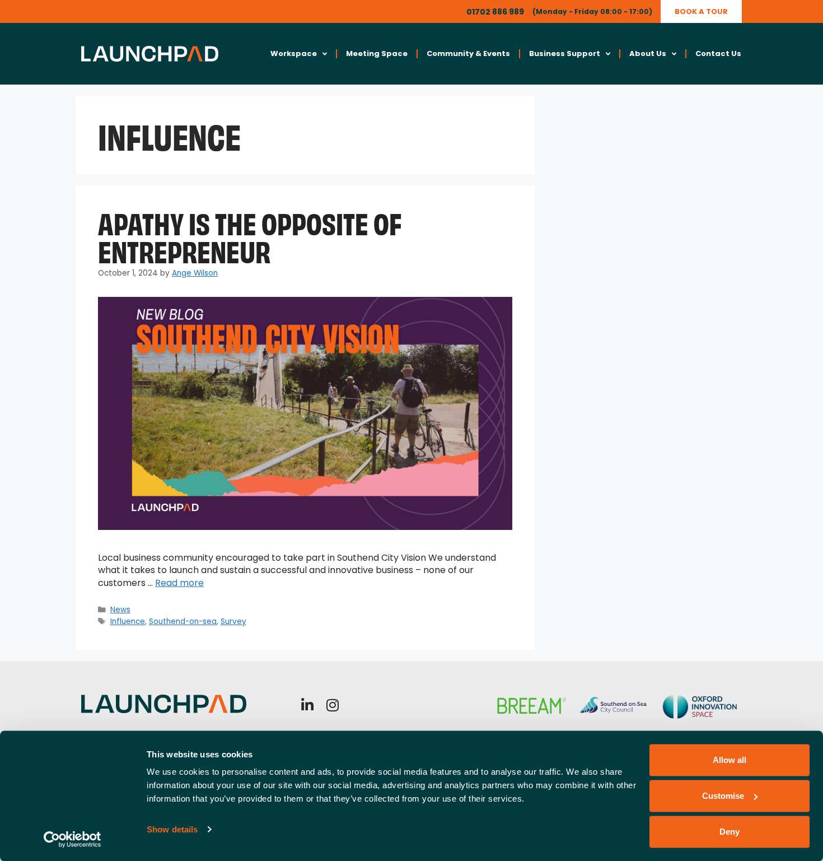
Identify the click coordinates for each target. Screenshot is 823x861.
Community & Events (468, 53)
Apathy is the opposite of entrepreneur (249, 235)
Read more (179, 582)
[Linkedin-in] (307, 705)
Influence (127, 621)
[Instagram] (332, 705)
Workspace (293, 53)
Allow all (729, 760)
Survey (233, 621)
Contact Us (718, 53)
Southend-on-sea (183, 621)
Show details (172, 829)
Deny (729, 831)
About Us (647, 53)
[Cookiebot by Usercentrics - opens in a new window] (72, 839)
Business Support (564, 53)
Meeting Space (377, 53)
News (120, 609)
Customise (723, 796)
